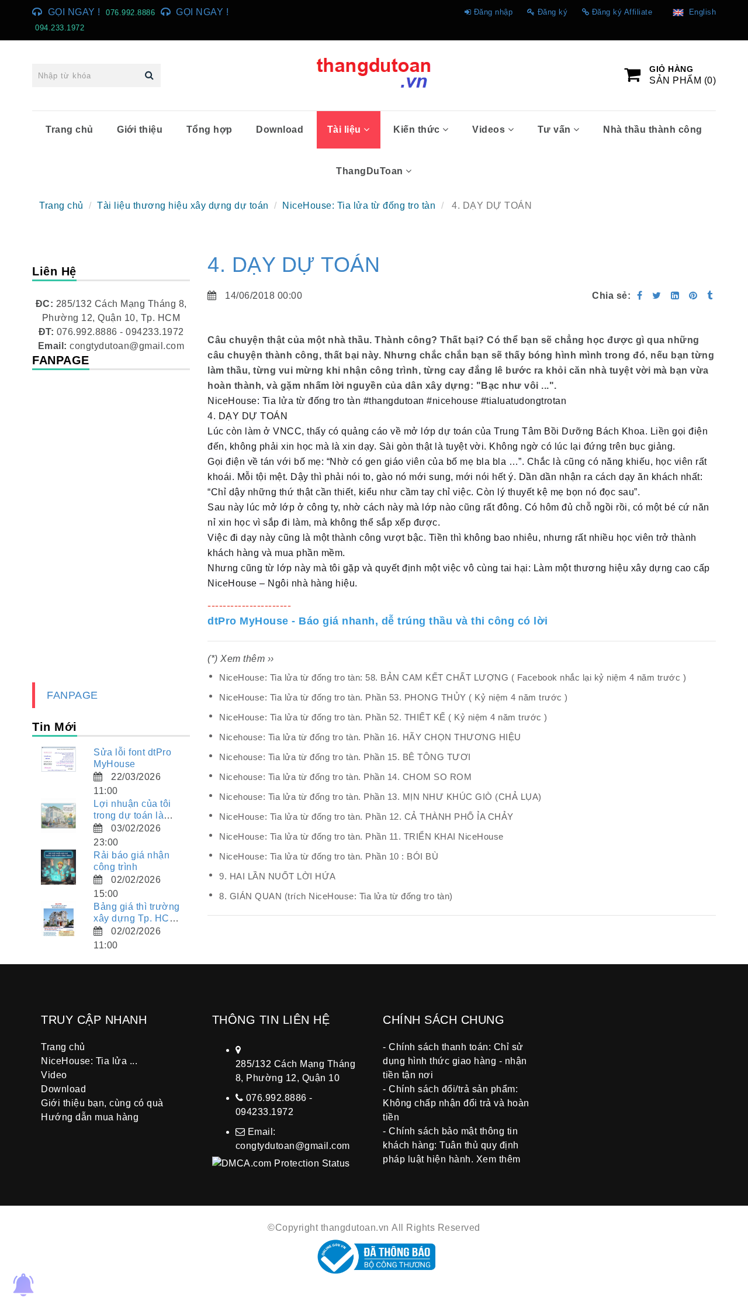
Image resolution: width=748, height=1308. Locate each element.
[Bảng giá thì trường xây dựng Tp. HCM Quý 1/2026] (58, 918)
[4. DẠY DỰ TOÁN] (694, 296)
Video (54, 1075)
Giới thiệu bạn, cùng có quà (102, 1103)
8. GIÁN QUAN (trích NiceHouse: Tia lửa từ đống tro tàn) (336, 896)
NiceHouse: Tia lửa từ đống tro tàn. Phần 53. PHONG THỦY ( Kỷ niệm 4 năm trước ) (393, 697)
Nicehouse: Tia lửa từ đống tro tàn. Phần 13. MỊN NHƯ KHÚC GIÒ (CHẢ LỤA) (380, 797)
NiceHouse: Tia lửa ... (89, 1061)
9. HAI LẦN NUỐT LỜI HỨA (277, 876)
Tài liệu (345, 129)
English (700, 12)
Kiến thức (417, 129)
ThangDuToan (371, 171)
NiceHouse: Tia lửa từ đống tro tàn (358, 205)
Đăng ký (553, 12)
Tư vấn (556, 129)
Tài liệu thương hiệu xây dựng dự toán (183, 205)
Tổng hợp (209, 129)
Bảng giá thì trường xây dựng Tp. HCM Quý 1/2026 (137, 918)
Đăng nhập (493, 12)
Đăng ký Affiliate (622, 12)
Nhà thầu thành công (652, 129)
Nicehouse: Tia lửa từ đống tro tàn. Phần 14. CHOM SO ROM (345, 777)
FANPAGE (72, 695)
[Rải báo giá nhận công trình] (58, 867)
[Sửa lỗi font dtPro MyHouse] (58, 759)
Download (279, 129)
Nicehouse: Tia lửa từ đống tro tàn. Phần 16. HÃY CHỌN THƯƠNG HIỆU (370, 737)
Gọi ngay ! (74, 12)
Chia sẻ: (611, 296)
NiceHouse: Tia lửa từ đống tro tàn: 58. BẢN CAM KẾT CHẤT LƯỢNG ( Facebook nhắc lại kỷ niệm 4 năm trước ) (452, 677)
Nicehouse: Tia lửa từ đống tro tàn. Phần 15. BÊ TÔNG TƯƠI (345, 757)
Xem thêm (498, 1159)
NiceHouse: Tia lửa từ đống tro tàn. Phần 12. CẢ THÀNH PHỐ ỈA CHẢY (366, 817)
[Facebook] (640, 296)
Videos (490, 129)
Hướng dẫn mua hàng (89, 1117)
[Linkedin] (675, 296)
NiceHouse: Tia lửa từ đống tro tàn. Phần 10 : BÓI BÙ (328, 856)
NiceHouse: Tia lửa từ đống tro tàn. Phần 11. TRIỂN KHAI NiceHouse (361, 836)
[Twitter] (657, 296)
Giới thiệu (139, 129)
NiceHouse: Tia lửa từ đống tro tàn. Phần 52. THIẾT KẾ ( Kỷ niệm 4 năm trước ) (383, 717)
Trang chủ (70, 129)
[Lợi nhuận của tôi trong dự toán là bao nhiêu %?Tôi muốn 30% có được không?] (58, 815)
